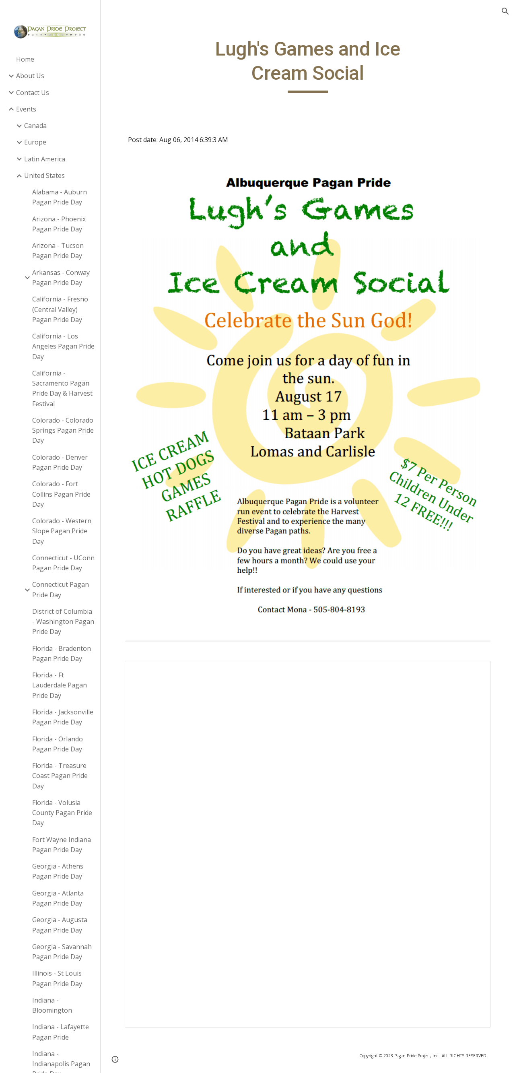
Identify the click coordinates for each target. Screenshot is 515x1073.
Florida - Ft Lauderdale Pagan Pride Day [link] (59, 685)
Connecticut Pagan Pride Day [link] (60, 589)
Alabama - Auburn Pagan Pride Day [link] (59, 197)
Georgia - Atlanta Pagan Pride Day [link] (58, 898)
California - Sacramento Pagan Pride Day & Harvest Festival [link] (62, 388)
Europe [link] (35, 142)
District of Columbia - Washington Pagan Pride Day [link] (63, 621)
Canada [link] (35, 125)
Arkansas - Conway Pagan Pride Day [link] (61, 277)
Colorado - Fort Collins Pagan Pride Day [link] (61, 494)
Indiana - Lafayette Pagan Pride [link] (60, 1031)
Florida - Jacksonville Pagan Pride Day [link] (62, 717)
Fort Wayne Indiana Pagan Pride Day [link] (61, 844)
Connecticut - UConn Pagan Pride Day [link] (63, 562)
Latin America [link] (44, 159)
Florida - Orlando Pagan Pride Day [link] (57, 744)
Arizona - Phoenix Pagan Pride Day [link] (59, 224)
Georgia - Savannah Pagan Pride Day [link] (62, 951)
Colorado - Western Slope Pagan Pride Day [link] (61, 531)
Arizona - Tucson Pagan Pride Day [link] (58, 250)
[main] (307, 65)
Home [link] (25, 59)
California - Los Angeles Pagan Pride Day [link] (63, 346)
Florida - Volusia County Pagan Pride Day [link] (62, 812)
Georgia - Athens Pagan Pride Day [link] (57, 871)
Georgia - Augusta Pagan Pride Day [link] (59, 924)
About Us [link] (30, 75)
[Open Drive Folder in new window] (475, 671)
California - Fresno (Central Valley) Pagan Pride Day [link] (60, 309)
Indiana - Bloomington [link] (52, 1005)
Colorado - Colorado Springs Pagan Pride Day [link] (63, 430)
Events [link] (26, 109)
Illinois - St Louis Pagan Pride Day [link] (57, 978)
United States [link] (44, 175)
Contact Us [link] (32, 92)
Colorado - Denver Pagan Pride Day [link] (60, 462)
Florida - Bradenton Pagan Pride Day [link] (61, 653)
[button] (505, 11)
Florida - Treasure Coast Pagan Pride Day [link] (60, 775)
